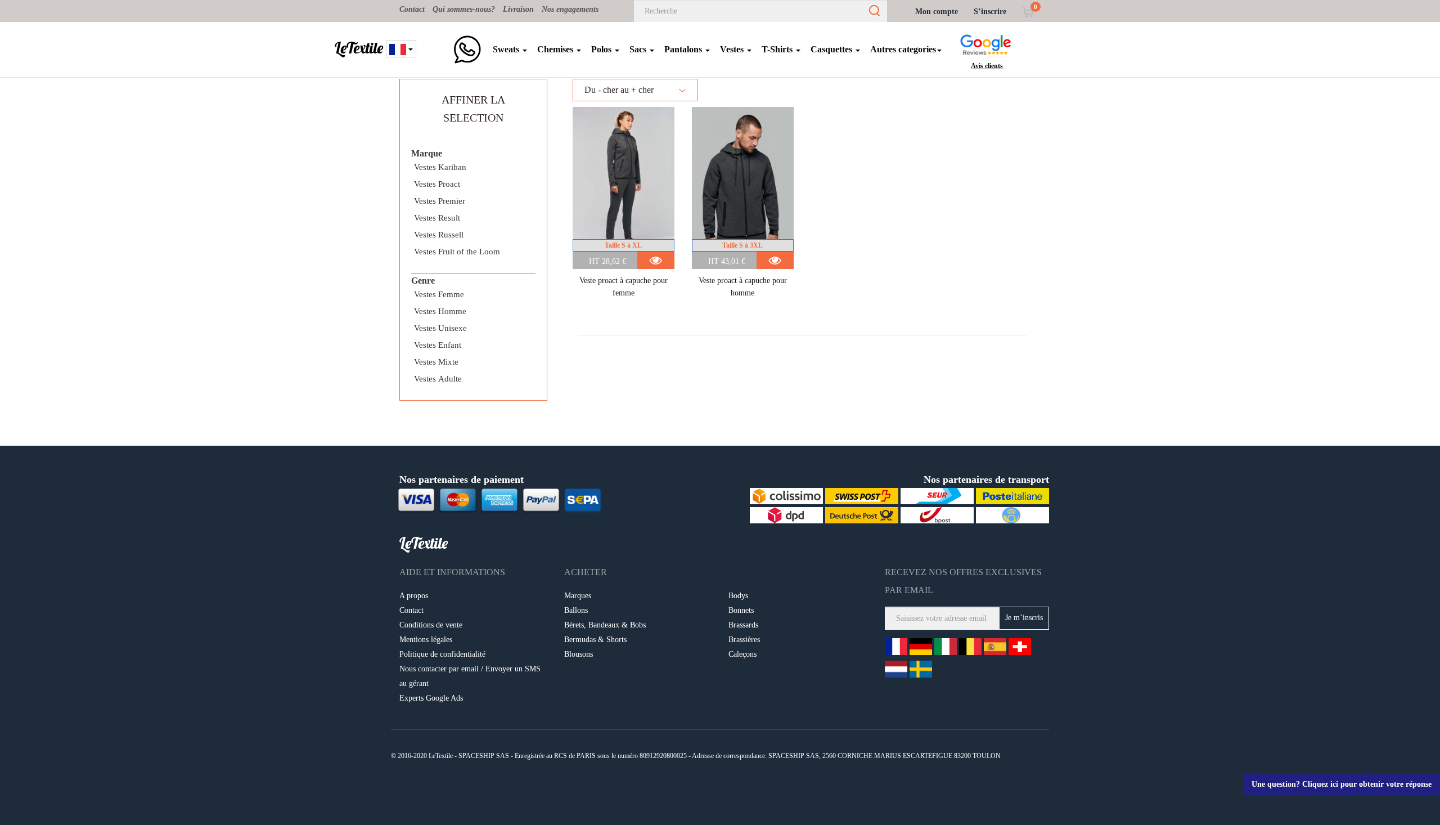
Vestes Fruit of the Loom (457, 251)
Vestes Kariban (440, 167)
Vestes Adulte (438, 378)
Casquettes (832, 49)
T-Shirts (778, 49)
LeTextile (359, 47)
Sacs (639, 49)
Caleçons (742, 654)
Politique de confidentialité (442, 654)
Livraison (518, 9)
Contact (412, 9)
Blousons (578, 654)
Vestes (733, 49)
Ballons (576, 610)
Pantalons (684, 49)
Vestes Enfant (437, 344)
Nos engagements (570, 9)
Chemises (556, 49)
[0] (1027, 11)
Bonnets (741, 610)
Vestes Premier (439, 200)
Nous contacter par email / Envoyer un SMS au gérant (470, 676)
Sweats (507, 49)
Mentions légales (425, 639)
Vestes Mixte (436, 361)
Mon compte (936, 11)
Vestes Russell (439, 234)
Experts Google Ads (431, 698)
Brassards (743, 625)
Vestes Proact (437, 184)
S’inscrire (990, 11)
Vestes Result (437, 217)
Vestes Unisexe (440, 328)
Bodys (738, 595)
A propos (413, 595)
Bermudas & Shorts (595, 639)
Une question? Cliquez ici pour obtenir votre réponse (1342, 784)
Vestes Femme (439, 294)
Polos (602, 49)
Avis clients (987, 66)
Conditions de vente (430, 625)
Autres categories (903, 49)
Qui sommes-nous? (464, 9)
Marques (577, 595)
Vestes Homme (440, 311)
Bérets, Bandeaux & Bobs (605, 625)
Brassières (744, 639)
